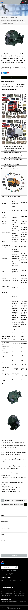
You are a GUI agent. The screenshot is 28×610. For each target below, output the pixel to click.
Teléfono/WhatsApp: (5, 528)
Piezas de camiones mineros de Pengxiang (20, 590)
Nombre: (3, 515)
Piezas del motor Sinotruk (6, 595)
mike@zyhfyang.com (16, 608)
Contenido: (3, 540)
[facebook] (2, 574)
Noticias (2, 582)
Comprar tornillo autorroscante (7, 601)
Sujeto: (2, 534)
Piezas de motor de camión (19, 593)
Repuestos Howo (13, 17)
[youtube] (10, 574)
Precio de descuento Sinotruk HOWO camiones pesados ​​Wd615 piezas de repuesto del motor (17, 501)
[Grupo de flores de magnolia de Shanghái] (7, 562)
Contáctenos (20, 582)
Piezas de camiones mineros (7, 590)
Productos (7, 17)
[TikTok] (15, 574)
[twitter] (7, 574)
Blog (10, 582)
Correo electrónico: (5, 521)
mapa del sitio (4, 583)
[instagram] (12, 574)
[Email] (16, 567)
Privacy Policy (12, 583)
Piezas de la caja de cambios (7, 591)
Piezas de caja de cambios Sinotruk (19, 592)
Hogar (3, 17)
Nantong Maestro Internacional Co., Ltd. (20, 602)
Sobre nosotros (13, 580)
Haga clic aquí (13, 570)
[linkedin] (5, 574)
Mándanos (15, 77)
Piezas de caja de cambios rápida (6, 594)
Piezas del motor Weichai (19, 595)
